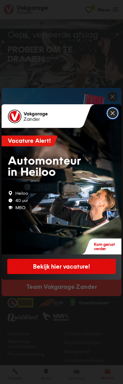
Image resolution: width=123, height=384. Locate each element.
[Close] (113, 113)
